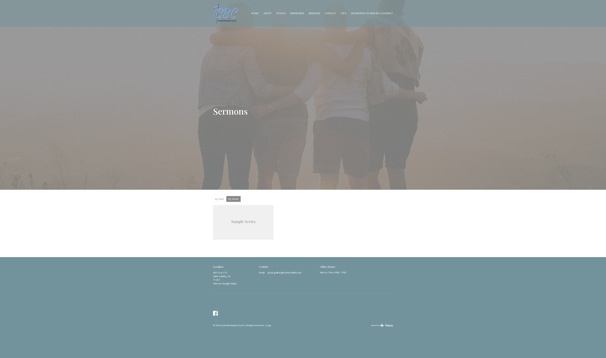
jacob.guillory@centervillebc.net (284, 272)
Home (255, 13)
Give (343, 13)
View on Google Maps (225, 283)
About (267, 13)
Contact (330, 13)
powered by (380, 328)
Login (268, 325)
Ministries (297, 13)
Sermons (314, 13)
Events (280, 13)
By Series (233, 198)
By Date (219, 198)
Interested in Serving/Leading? (372, 13)
